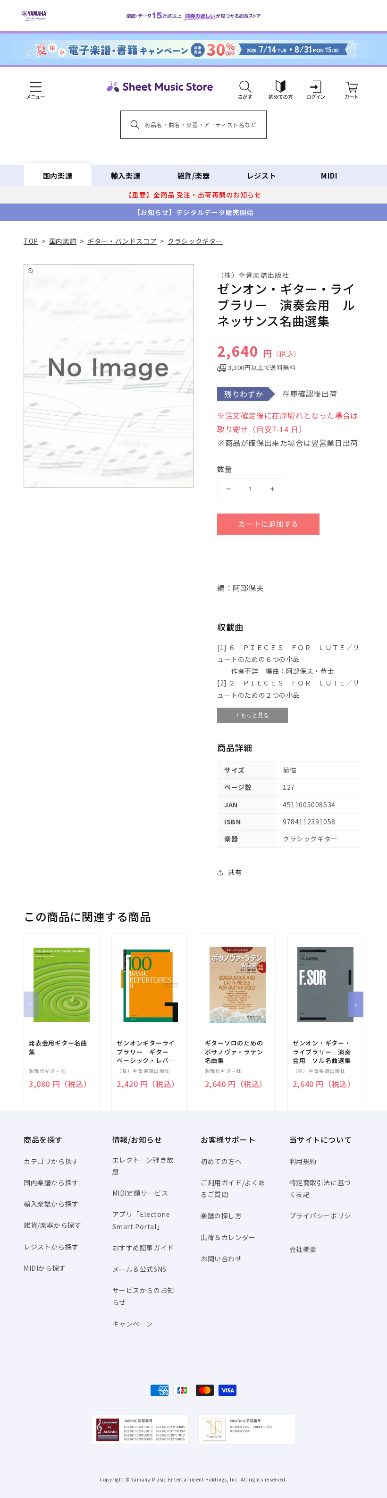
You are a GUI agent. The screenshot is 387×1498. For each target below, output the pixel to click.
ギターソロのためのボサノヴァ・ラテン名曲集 (234, 1051)
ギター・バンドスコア (122, 241)
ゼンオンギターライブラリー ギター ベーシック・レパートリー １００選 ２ (146, 1052)
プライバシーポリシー (320, 1221)
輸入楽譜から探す (51, 1203)
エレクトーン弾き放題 (143, 1165)
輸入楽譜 (125, 175)
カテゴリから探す (51, 1161)
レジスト (261, 175)
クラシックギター (195, 241)
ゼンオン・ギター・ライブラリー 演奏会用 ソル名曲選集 (322, 1051)
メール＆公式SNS (139, 1269)
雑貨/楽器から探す (52, 1225)
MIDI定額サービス (140, 1193)
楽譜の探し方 (221, 1215)
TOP (31, 241)
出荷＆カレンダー (228, 1237)
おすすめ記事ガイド (143, 1247)
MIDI (329, 175)
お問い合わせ (221, 1258)
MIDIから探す (45, 1268)
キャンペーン (132, 1323)
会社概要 (303, 1249)
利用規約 (303, 1161)
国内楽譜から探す (51, 1182)
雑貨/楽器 (193, 175)
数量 (224, 469)
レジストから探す (51, 1246)
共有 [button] (235, 872)
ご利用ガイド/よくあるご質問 (233, 1188)
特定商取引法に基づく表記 (320, 1188)
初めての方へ (221, 1161)
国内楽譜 (57, 175)
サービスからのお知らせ (143, 1296)
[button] (245, 86)
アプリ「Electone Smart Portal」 (141, 1220)
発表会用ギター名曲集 (58, 1047)
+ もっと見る (252, 715)
